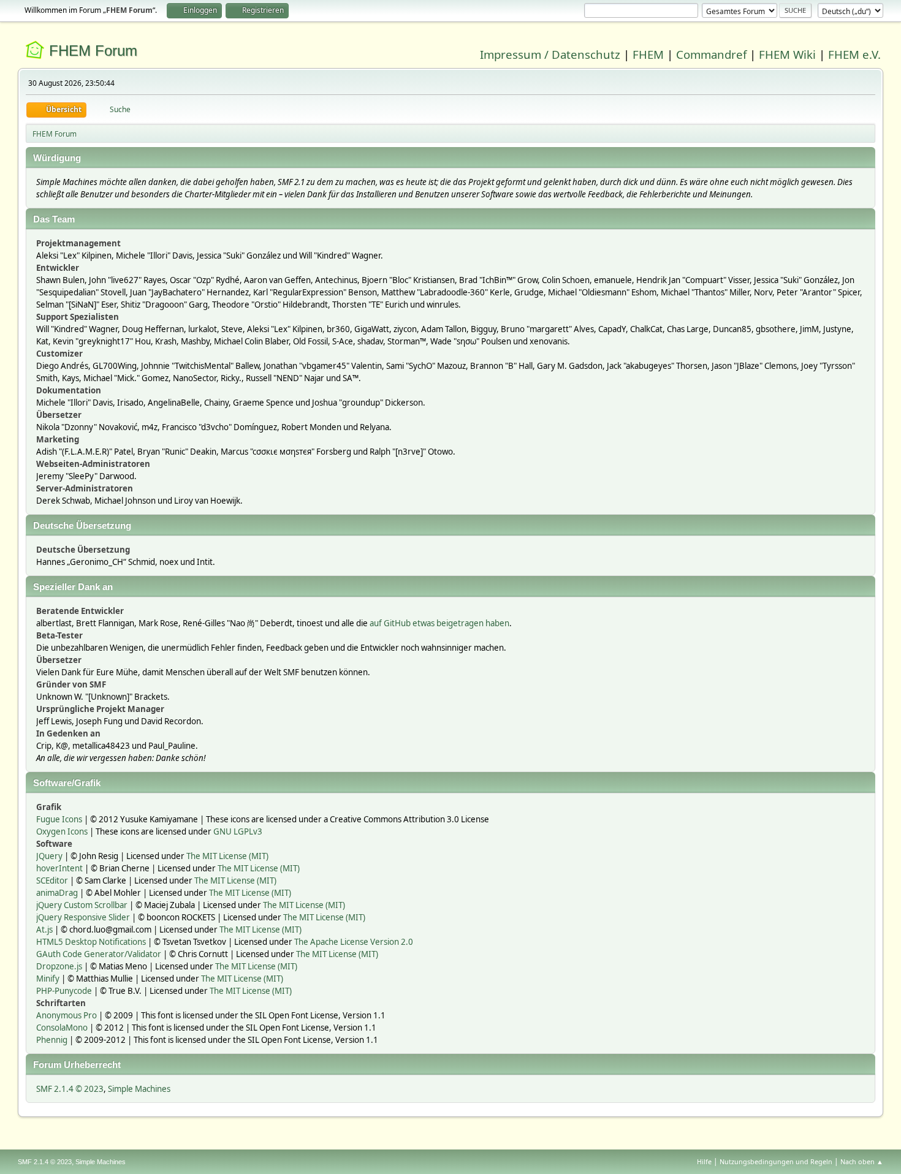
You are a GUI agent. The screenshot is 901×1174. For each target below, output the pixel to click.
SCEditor (52, 880)
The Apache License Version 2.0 (353, 941)
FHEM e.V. (854, 54)
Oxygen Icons (62, 831)
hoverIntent (59, 868)
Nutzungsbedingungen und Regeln (776, 1161)
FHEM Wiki (787, 54)
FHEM (648, 54)
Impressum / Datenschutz (550, 54)
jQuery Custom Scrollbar (81, 905)
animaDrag (57, 892)
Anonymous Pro (66, 1015)
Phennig (51, 1039)
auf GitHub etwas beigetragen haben (439, 623)
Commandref (711, 54)
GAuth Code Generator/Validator (98, 954)
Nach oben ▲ (861, 1161)
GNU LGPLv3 (237, 831)
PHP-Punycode (64, 990)
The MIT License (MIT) (227, 856)
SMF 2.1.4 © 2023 (70, 1088)
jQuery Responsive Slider (83, 917)
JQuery (49, 856)
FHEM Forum (93, 50)
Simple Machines (139, 1088)
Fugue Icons (59, 819)
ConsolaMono (62, 1027)
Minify (47, 978)
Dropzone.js (59, 966)
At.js (44, 929)
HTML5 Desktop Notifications (91, 941)
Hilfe (704, 1161)
